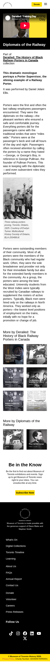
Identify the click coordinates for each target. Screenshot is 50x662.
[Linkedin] (31, 633)
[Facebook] (25, 633)
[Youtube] (38, 633)
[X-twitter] (25, 638)
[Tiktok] (11, 633)
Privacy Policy (8, 659)
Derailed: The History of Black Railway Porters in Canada (23, 59)
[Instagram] (18, 633)
